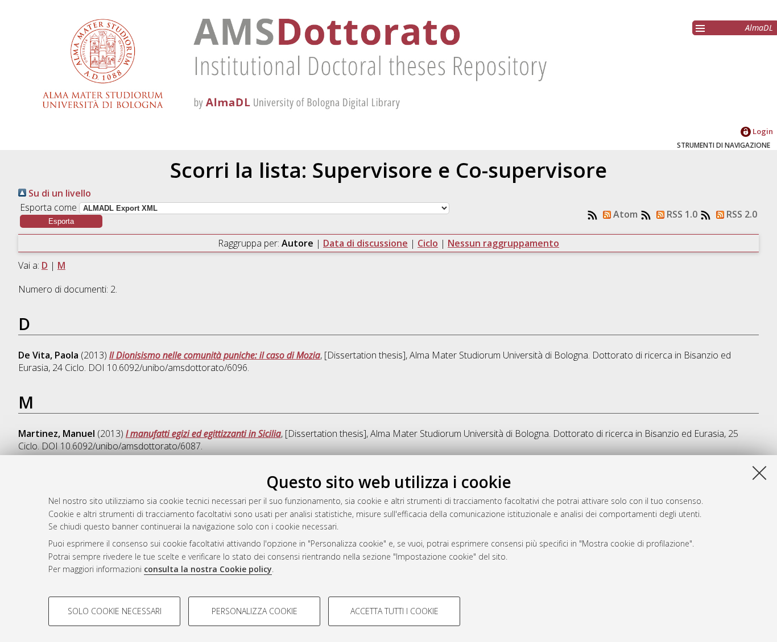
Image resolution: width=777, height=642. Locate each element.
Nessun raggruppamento (503, 243)
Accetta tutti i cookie (394, 611)
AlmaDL (759, 27)
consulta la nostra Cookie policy (208, 569)
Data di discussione (365, 243)
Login (762, 131)
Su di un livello (58, 193)
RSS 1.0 (680, 214)
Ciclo (428, 243)
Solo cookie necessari (115, 611)
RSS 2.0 (740, 214)
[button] (61, 221)
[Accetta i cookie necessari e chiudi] (759, 473)
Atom (624, 214)
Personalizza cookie (254, 611)
